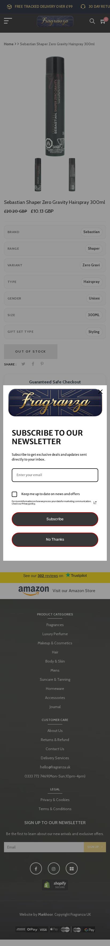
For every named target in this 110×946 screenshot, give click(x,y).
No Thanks (55, 539)
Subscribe (55, 519)
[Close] (100, 391)
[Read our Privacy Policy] (95, 502)
